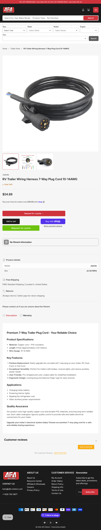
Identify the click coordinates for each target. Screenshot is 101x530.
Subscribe (90, 492)
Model (56, 27)
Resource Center (34, 481)
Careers (30, 487)
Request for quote (21, 228)
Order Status (57, 481)
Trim (4, 35)
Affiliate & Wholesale (36, 484)
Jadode (5, 174)
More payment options (53, 226)
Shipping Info (57, 487)
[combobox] (50, 18)
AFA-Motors (46, 527)
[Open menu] (96, 10)
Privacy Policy (33, 490)
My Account (56, 478)
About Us (31, 478)
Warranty (27, 315)
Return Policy (57, 484)
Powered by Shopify (58, 527)
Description (11, 315)
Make (30, 27)
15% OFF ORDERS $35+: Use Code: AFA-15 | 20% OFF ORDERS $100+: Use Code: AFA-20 (50, 2)
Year (4, 27)
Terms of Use (57, 490)
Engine (82, 27)
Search (91, 18)
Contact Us (56, 493)
